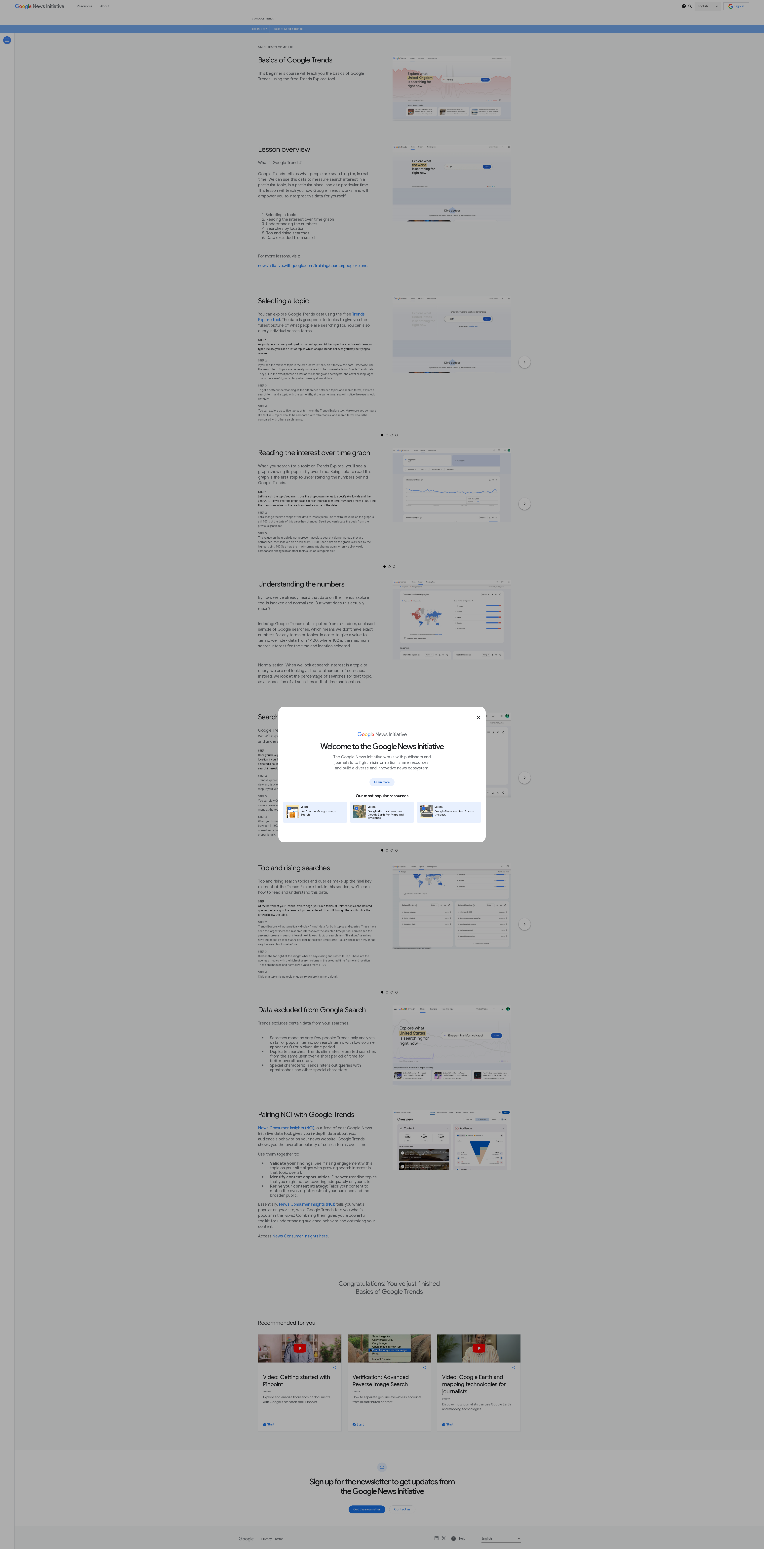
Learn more (382, 782)
